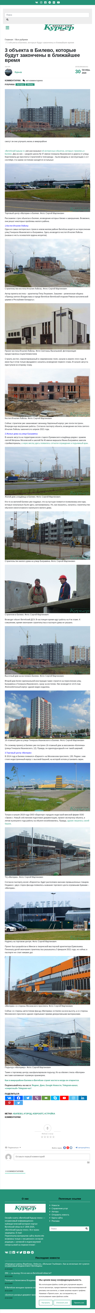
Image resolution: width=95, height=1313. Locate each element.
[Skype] (55, 1098)
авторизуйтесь (84, 1148)
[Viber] (37, 1098)
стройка (50, 1114)
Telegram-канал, (70, 1085)
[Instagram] (73, 1098)
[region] (63, 1292)
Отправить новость (60, 1215)
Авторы (20, 84)
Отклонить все (62, 1303)
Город (28, 1114)
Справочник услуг (60, 1208)
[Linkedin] (82, 1098)
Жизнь (30, 84)
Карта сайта (57, 1218)
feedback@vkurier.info (33, 1233)
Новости (55, 1205)
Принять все (79, 1303)
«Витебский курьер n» (15, 151)
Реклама (55, 1221)
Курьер (18, 72)
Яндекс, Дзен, (38, 1085)
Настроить (46, 1303)
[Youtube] (64, 1098)
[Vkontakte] (9, 1098)
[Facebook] (18, 1098)
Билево (18, 1114)
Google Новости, (54, 1085)
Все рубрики (21, 40)
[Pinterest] (9, 1103)
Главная (9, 40)
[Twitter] (18, 1103)
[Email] (46, 1098)
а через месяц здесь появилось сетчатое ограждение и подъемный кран (54, 443)
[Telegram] (27, 1098)
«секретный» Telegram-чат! (18, 1088)
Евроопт (38, 1114)
